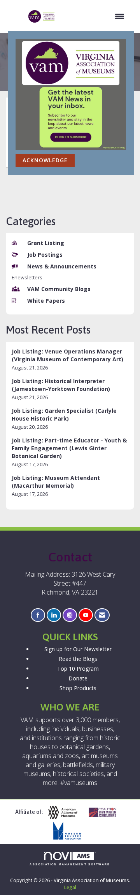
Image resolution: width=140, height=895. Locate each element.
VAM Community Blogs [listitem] (59, 289)
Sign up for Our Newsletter (78, 649)
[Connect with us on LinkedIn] (54, 615)
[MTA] (70, 831)
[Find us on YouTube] (86, 615)
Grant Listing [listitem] (45, 243)
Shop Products (78, 688)
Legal (70, 887)
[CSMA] (105, 812)
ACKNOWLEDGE (45, 160)
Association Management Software (70, 864)
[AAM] (65, 812)
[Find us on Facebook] (38, 615)
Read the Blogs (78, 658)
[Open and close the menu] (94, 16)
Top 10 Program (78, 668)
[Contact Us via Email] (102, 615)
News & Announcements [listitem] (61, 266)
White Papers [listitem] (46, 300)
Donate (78, 678)
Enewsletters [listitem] (27, 277)
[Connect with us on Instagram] (70, 615)
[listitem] (70, 359)
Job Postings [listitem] (45, 254)
